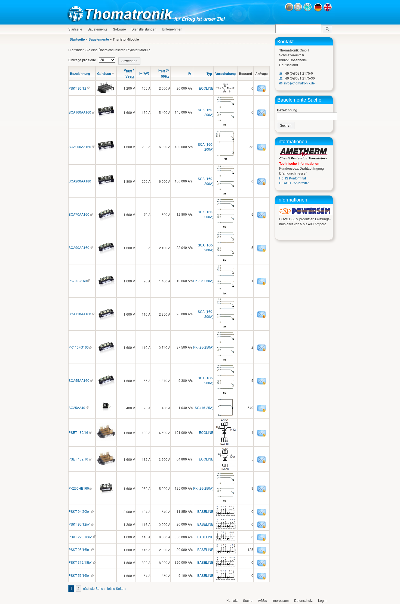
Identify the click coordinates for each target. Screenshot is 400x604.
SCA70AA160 (79, 214)
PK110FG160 (79, 347)
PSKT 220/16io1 (81, 537)
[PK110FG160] (106, 352)
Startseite (75, 29)
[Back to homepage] (121, 20)
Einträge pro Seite (82, 59)
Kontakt (285, 41)
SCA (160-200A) (205, 112)
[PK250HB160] (106, 493)
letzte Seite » (116, 588)
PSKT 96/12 (77, 88)
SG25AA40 (77, 407)
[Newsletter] (298, 10)
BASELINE (205, 511)
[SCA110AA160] (106, 318)
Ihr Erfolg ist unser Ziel (199, 19)
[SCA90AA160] (106, 252)
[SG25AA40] (106, 412)
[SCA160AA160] (106, 117)
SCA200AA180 (80, 181)
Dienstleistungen (143, 29)
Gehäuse (104, 73)
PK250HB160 (79, 488)
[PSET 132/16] (106, 465)
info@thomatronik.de (299, 83)
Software (119, 29)
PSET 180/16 (78, 432)
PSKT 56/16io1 (80, 575)
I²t (189, 73)
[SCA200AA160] (106, 151)
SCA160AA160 (80, 112)
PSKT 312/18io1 (81, 562)
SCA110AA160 (80, 314)
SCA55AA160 (79, 380)
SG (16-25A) (204, 407)
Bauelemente (97, 29)
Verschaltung (225, 73)
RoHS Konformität (292, 178)
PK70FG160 (78, 280)
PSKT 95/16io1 (80, 549)
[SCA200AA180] (106, 186)
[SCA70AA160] (106, 219)
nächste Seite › (94, 588)
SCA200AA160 (80, 146)
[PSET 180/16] (106, 439)
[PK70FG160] (106, 285)
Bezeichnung (80, 73)
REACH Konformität (294, 183)
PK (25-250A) (203, 280)
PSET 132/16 (78, 459)
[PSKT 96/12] (106, 92)
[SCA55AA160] (106, 385)
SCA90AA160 (79, 247)
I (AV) (144, 73)
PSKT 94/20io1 (80, 511)
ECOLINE (206, 88)
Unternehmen (172, 29)
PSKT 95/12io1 (80, 524)
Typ (209, 73)
